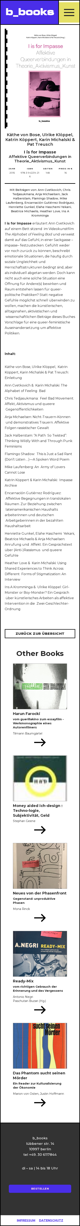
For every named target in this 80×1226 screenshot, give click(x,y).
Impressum (26, 1220)
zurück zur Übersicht (40, 634)
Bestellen (40, 1188)
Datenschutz (51, 1220)
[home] (29, 12)
